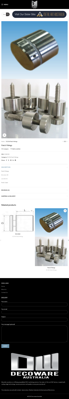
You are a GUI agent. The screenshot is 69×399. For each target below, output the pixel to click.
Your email (4, 309)
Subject (3, 317)
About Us (3, 289)
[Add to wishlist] (31, 210)
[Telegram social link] (15, 160)
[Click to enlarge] (4, 135)
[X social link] (8, 160)
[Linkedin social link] (13, 160)
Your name (4, 301)
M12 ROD (17, 234)
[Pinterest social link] (11, 160)
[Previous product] (63, 141)
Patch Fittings (51, 267)
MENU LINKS (5, 283)
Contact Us (4, 292)
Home (3, 141)
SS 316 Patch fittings (11, 141)
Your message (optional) (8, 324)
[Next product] (67, 141)
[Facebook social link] (6, 160)
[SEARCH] (8, 14)
